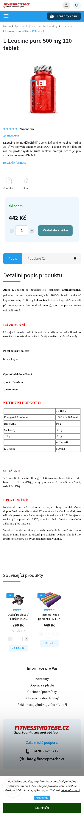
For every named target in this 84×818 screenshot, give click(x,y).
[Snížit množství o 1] (12, 231)
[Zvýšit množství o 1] (32, 231)
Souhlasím (42, 808)
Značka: (11, 136)
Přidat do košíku (55, 230)
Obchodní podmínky (42, 691)
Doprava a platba (42, 685)
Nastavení (42, 797)
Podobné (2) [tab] (37, 258)
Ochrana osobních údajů (42, 698)
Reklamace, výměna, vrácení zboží (42, 704)
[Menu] (6, 16)
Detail (49, 643)
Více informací (70, 790)
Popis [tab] (13, 258)
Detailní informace (14, 163)
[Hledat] (77, 5)
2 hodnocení (26, 129)
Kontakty (42, 679)
